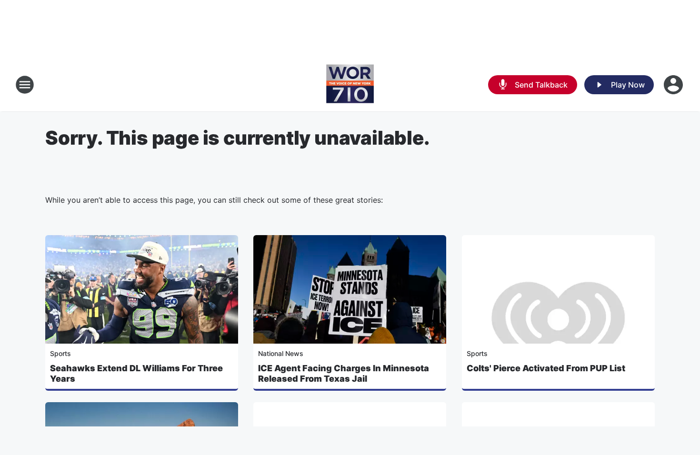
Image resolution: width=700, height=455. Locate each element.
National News (280, 353)
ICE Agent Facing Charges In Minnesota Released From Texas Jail (343, 373)
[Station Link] (350, 84)
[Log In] (674, 84)
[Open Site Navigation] (24, 84)
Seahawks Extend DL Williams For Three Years (136, 373)
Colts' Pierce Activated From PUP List (546, 368)
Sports (60, 353)
